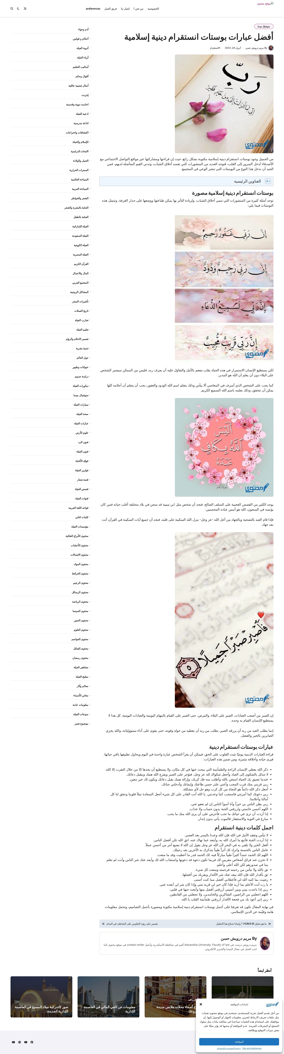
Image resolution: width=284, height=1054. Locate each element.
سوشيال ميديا (264, 26)
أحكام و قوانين (80, 38)
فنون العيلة (82, 451)
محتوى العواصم (79, 639)
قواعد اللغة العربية (78, 507)
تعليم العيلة (82, 329)
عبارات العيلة (81, 423)
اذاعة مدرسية (81, 123)
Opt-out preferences (251, 1048)
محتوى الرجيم (80, 582)
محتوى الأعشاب (79, 545)
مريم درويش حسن (236, 938)
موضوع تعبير (81, 723)
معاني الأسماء (80, 695)
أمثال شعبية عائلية (78, 85)
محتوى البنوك (81, 564)
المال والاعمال (80, 273)
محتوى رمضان (80, 657)
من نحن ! (138, 8)
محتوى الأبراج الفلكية (77, 536)
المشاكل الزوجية (79, 292)
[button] (200, 1004)
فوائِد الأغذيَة (81, 460)
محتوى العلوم (81, 629)
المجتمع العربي (80, 282)
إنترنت (85, 95)
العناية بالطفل (80, 217)
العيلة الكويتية (81, 245)
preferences (93, 8)
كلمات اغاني (81, 517)
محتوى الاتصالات (79, 554)
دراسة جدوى (81, 376)
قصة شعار (82, 479)
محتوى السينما (80, 611)
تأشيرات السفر (80, 301)
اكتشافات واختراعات (77, 132)
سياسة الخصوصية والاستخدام (229, 1048)
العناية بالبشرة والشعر (76, 207)
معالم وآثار (82, 686)
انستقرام (214, 47)
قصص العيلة (81, 489)
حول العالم (82, 357)
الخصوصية (153, 8)
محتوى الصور (81, 620)
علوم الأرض (82, 432)
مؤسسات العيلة (79, 526)
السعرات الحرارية (78, 170)
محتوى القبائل (80, 648)
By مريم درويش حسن (256, 47)
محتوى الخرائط (80, 573)
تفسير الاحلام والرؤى (77, 339)
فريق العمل (110, 8)
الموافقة (239, 1041)
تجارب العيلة (81, 320)
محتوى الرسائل (80, 592)
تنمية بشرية (82, 348)
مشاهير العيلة (81, 667)
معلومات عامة (80, 704)
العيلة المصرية (80, 254)
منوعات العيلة (80, 714)
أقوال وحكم (82, 76)
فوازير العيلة (81, 470)
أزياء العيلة (82, 57)
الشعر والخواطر (79, 198)
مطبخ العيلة (82, 676)
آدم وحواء (83, 29)
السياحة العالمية (79, 179)
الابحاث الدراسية (79, 151)
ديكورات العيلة (80, 385)
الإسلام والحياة (80, 142)
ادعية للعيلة (82, 113)
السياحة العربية (80, 188)
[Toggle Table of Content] (266, 181)
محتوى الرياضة (80, 601)
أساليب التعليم (80, 66)
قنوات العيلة (81, 498)
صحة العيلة (82, 414)
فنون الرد (83, 442)
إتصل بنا (125, 8)
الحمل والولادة (80, 160)
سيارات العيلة (81, 404)
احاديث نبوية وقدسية (77, 104)
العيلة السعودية (80, 235)
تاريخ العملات (81, 310)
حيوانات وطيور (80, 367)
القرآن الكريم (81, 263)
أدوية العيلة (82, 48)
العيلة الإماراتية (80, 226)
